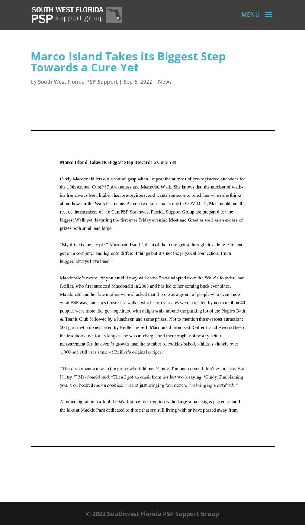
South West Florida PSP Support (78, 81)
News (165, 81)
